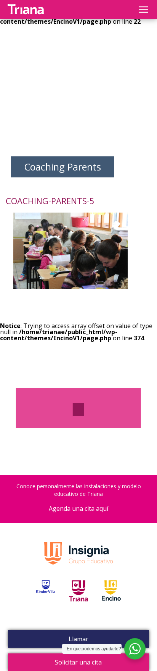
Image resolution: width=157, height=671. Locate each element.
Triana (78, 599)
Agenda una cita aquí (78, 508)
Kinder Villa (45, 599)
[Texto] (78, 409)
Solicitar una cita (78, 662)
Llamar (78, 639)
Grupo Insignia (78, 561)
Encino (111, 599)
